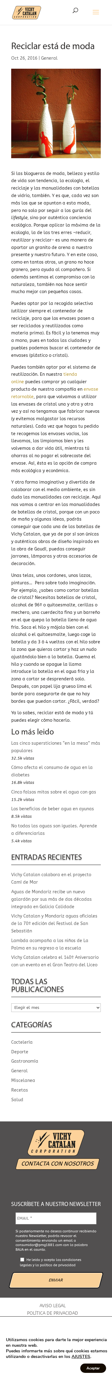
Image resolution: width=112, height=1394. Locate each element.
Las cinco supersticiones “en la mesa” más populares (55, 747)
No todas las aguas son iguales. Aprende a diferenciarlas (54, 829)
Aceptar (93, 1368)
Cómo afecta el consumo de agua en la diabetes (52, 771)
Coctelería (22, 1042)
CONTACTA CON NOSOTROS (58, 1163)
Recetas (19, 1090)
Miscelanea (23, 1080)
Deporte (19, 1052)
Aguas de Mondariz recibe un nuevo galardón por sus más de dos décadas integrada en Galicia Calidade (51, 899)
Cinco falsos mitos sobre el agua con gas (53, 792)
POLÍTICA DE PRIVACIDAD (52, 1313)
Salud (17, 1099)
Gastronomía (24, 1061)
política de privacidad (58, 1265)
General (49, 58)
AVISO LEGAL (53, 1306)
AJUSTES (81, 1356)
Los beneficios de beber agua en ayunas (52, 809)
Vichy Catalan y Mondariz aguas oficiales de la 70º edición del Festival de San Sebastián (54, 923)
